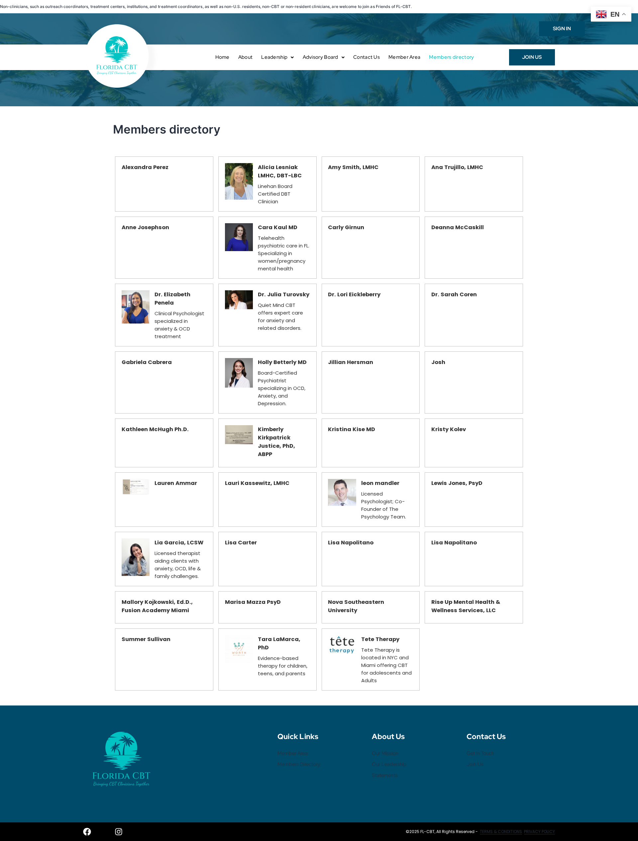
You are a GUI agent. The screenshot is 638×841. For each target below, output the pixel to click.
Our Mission (385, 753)
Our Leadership (389, 764)
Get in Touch (480, 753)
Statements (385, 775)
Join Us (475, 764)
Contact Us (366, 57)
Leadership (274, 57)
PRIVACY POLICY (539, 831)
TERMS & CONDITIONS (501, 831)
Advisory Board (320, 57)
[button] (277, 57)
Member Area (404, 57)
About (245, 57)
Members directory (451, 57)
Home (222, 57)
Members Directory (299, 764)
